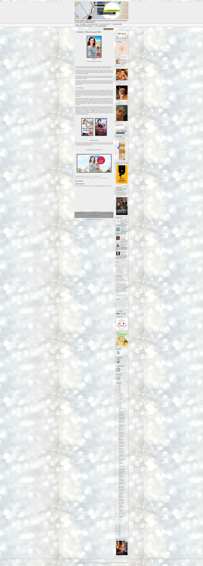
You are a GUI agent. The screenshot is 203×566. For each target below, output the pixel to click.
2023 (118, 389)
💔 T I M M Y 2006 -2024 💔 (105, 24)
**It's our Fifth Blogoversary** (123, 237)
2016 (118, 528)
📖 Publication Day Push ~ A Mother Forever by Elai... (121, 503)
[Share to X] (96, 176)
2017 (118, 527)
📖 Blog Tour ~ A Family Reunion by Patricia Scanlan (121, 479)
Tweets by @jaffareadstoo (120, 138)
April (119, 405)
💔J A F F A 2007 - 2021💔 (92, 24)
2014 (118, 531)
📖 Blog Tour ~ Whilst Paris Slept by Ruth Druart (121, 500)
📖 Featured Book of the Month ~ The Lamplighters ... (121, 517)
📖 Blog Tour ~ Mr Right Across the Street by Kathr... (121, 487)
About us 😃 (118, 265)
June (119, 402)
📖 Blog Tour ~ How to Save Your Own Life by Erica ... (121, 490)
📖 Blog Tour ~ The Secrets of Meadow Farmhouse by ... (121, 459)
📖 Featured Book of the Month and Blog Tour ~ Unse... (121, 415)
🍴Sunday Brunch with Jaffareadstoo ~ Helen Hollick (121, 442)
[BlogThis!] (95, 176)
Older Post (110, 213)
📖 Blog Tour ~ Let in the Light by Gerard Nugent (121, 412)
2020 (118, 522)
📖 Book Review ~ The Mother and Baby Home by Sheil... (121, 456)
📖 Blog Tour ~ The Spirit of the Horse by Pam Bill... (121, 439)
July (119, 400)
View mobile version (94, 215)
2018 (118, 525)
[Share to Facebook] (97, 176)
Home (77, 24)
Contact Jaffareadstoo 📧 (120, 267)
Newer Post (78, 213)
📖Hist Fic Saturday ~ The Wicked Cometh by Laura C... (121, 422)
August (119, 399)
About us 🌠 (82, 24)
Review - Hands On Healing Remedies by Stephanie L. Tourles (124, 220)
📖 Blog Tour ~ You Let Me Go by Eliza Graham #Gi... (121, 425)
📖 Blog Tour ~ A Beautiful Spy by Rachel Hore (121, 510)
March (119, 406)
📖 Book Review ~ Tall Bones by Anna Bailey (121, 408)
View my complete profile (120, 66)
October (119, 396)
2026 (118, 385)
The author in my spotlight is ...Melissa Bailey (124, 244)
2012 (118, 534)
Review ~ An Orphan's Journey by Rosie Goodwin (121, 466)
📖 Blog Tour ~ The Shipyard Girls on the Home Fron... (121, 445)
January (119, 521)
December (120, 393)
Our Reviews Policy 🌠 (117, 24)
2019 (118, 524)
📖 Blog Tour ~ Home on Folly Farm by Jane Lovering (121, 449)
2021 (118, 392)
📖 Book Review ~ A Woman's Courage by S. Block (121, 452)
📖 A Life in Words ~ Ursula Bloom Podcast (121, 476)
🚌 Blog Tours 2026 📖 (120, 270)
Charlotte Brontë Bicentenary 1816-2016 (124, 252)
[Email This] (94, 176)
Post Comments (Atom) (97, 219)
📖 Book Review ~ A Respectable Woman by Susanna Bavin (121, 483)
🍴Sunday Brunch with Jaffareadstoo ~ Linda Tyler (121, 493)
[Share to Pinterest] (98, 176)
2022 (118, 390)
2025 (118, 386)
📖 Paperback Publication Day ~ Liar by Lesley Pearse (121, 507)
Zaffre (106, 177)
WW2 (103, 177)
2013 (118, 532)
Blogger (104, 563)
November (120, 395)
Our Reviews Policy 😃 (120, 269)
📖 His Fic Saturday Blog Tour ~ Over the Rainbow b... (121, 496)
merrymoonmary (124, 562)
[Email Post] (93, 176)
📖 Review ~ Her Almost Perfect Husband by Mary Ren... (121, 429)
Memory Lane (95, 177)
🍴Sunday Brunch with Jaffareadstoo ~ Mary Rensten (121, 469)
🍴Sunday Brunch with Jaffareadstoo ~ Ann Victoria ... (121, 418)
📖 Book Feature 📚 (119, 272)
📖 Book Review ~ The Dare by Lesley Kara (121, 513)
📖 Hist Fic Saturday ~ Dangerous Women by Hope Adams (121, 473)
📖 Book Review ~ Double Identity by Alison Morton (121, 433)
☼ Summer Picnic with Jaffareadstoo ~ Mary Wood (124, 228)
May (119, 403)
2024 (118, 388)
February (119, 519)
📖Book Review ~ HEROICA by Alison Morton (121, 189)
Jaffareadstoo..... (124, 60)
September (120, 397)
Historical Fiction (82, 177)
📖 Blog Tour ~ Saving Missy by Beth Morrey (121, 462)
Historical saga (89, 177)
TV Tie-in (100, 177)
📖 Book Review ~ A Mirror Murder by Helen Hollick (121, 436)
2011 (118, 535)
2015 (118, 530)
